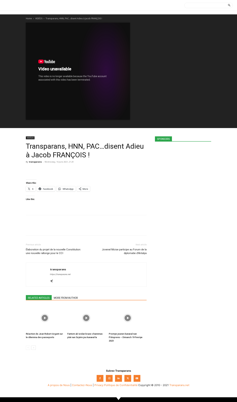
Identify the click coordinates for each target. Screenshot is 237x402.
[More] (61, 169)
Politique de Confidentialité (121, 385)
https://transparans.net (60, 274)
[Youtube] (137, 378)
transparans (35, 161)
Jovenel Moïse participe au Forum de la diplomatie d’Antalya (124, 251)
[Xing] (53, 281)
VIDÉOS (38, 18)
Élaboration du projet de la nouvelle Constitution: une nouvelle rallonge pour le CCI (53, 251)
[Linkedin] (53, 169)
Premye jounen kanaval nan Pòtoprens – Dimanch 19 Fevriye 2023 (125, 337)
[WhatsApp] (45, 169)
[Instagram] (109, 378)
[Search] (229, 5)
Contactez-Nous (82, 385)
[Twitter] (37, 169)
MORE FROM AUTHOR (66, 297)
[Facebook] (29, 169)
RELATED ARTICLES (39, 297)
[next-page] (33, 348)
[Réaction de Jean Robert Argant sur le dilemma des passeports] (45, 318)
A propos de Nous (59, 385)
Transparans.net (179, 385)
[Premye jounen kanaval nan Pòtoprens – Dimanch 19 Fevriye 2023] (128, 318)
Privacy (98, 385)
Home (29, 18)
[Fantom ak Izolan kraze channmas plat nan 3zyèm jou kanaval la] (86, 318)
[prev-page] (28, 348)
